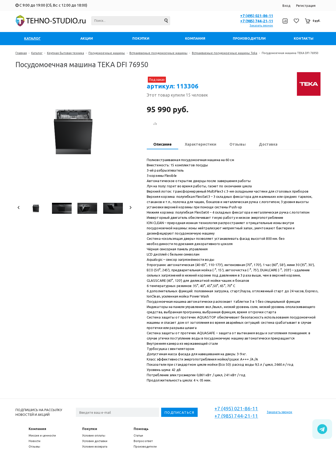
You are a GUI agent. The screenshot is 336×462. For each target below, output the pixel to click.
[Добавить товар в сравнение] (155, 124)
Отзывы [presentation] (237, 144)
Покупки (89, 429)
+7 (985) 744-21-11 (256, 21)
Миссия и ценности (42, 435)
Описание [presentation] (162, 144)
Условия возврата (94, 446)
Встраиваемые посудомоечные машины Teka (224, 53)
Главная (21, 53)
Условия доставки (94, 441)
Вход (286, 5)
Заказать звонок (261, 25)
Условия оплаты (93, 435)
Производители (145, 446)
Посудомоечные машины (106, 53)
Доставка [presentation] (268, 144)
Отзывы (34, 446)
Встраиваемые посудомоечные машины (158, 53)
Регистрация (306, 5)
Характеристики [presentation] (200, 144)
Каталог (37, 53)
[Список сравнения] (285, 21)
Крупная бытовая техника (65, 53)
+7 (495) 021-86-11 (256, 16)
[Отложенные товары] (296, 21)
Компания (37, 429)
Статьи (138, 435)
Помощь (141, 429)
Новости (34, 441)
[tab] (162, 145)
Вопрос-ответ (143, 441)
